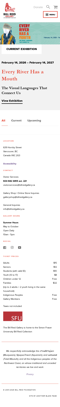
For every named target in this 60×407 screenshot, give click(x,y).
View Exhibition (12, 101)
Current (16, 120)
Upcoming (34, 120)
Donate (38, 7)
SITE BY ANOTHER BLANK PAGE (43, 396)
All (3, 120)
